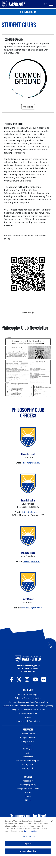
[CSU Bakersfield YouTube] (35, 680)
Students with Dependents (28, 721)
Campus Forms (28, 741)
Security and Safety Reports (28, 760)
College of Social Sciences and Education (28, 709)
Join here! (26, 106)
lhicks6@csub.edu (31, 561)
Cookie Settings (28, 836)
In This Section (26, 11)
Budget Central (28, 733)
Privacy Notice (30, 831)
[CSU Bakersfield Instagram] (27, 680)
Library (28, 717)
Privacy (28, 796)
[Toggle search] (45, 4)
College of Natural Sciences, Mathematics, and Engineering (28, 705)
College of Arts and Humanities (28, 698)
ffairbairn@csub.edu (31, 512)
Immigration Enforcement (28, 788)
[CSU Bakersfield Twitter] (19, 680)
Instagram (26, 312)
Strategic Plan (28, 764)
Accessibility (28, 781)
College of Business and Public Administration (28, 702)
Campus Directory (28, 737)
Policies (28, 792)
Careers (28, 745)
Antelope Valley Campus (28, 694)
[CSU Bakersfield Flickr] (44, 680)
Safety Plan (28, 756)
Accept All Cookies (28, 851)
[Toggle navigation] (51, 4)
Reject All (28, 844)
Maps (28, 753)
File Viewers (28, 749)
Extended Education (28, 713)
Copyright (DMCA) (28, 784)
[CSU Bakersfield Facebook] (11, 680)
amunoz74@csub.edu (31, 607)
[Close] (52, 821)
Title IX (28, 800)
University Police (28, 768)
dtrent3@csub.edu (31, 462)
